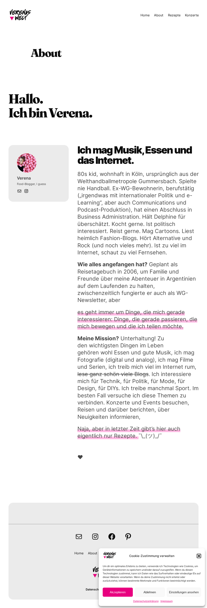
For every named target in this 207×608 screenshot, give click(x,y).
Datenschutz (94, 589)
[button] (199, 556)
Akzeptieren (118, 592)
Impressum (167, 601)
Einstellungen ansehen (184, 592)
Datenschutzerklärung (145, 601)
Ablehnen (150, 592)
